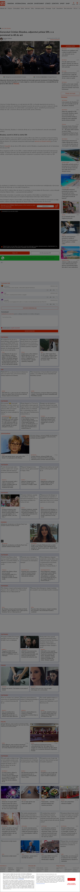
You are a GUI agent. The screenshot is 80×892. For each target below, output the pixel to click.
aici (6, 885)
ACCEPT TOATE (71, 879)
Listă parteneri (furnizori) (40, 883)
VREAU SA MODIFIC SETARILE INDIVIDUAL (71, 884)
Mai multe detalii (21, 878)
